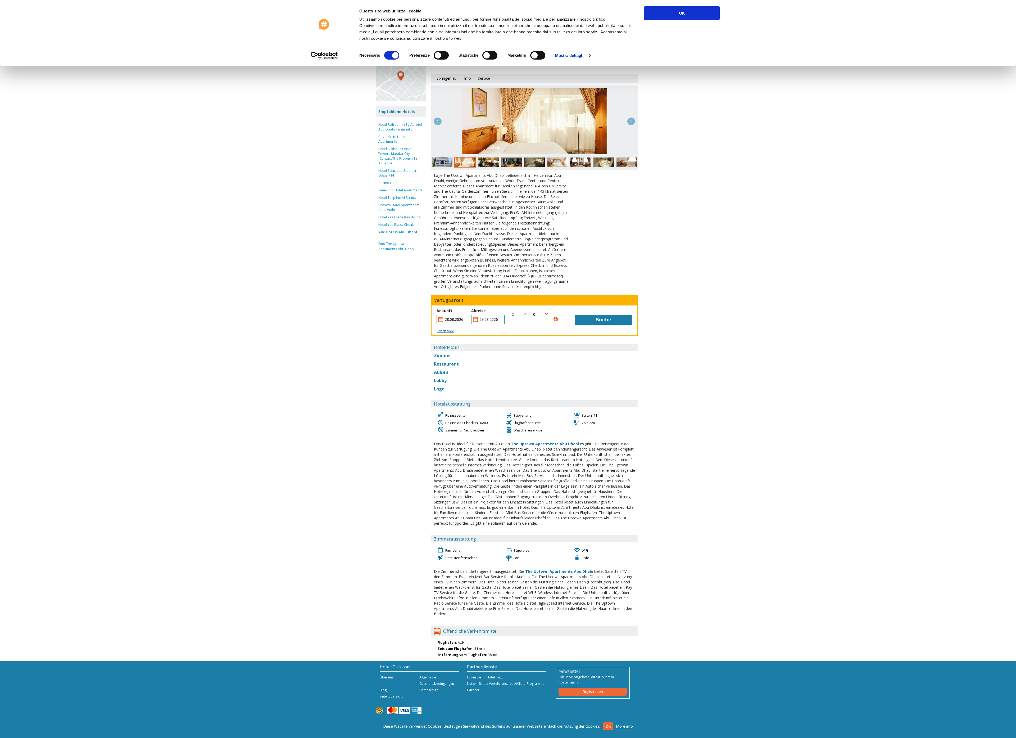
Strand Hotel (388, 182)
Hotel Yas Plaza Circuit (396, 224)
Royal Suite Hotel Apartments (392, 139)
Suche (603, 319)
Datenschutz (428, 690)
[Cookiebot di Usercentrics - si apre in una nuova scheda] (324, 56)
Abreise (478, 310)
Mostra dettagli (569, 55)
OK (682, 13)
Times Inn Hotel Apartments (400, 190)
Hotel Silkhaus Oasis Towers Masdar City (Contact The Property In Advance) (397, 155)
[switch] (441, 55)
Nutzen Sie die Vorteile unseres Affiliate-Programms (505, 683)
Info (467, 78)
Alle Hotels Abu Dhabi (397, 232)
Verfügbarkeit (448, 300)
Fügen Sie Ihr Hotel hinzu (485, 677)
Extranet (473, 690)
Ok (608, 726)
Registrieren (593, 691)
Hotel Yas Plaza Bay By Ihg (399, 217)
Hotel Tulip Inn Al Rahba (397, 197)
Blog (383, 690)
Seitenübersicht (391, 696)
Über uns (386, 677)
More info (624, 726)
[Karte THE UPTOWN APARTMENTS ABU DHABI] (401, 76)
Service (484, 78)
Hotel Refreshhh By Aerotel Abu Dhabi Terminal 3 (400, 127)
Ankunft (444, 310)
